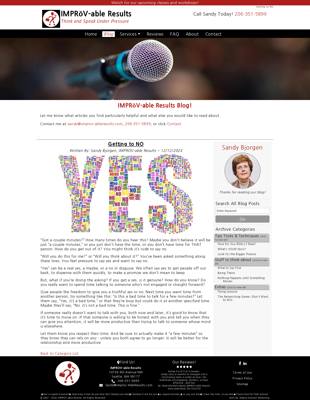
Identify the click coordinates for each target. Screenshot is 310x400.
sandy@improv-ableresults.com (95, 124)
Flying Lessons (227, 291)
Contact (213, 34)
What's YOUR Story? (232, 249)
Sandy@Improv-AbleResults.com (128, 385)
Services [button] (128, 34)
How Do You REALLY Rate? (237, 244)
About (192, 34)
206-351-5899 (251, 14)
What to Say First (229, 268)
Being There (226, 273)
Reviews (155, 34)
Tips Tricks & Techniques (240, 237)
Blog (108, 34)
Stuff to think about (241, 261)
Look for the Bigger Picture (237, 254)
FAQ (174, 34)
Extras (230, 287)
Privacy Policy (242, 378)
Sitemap (242, 384)
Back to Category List (60, 353)
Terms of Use (242, 372)
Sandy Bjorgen (242, 147)
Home (91, 34)
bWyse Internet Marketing (254, 398)
